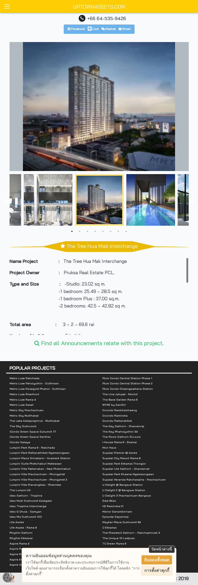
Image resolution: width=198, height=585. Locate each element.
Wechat (110, 29)
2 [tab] (79, 231)
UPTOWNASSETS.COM (99, 6)
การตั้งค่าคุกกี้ (156, 570)
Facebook (77, 29)
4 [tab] (95, 231)
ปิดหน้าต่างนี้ (162, 549)
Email (126, 29)
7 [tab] (118, 231)
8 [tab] (126, 231)
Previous (5, 201)
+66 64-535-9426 (106, 18)
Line (95, 29)
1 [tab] (72, 231)
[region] (99, 296)
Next (192, 201)
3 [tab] (87, 231)
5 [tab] (102, 231)
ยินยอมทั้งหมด (156, 560)
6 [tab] (110, 231)
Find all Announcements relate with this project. (101, 343)
